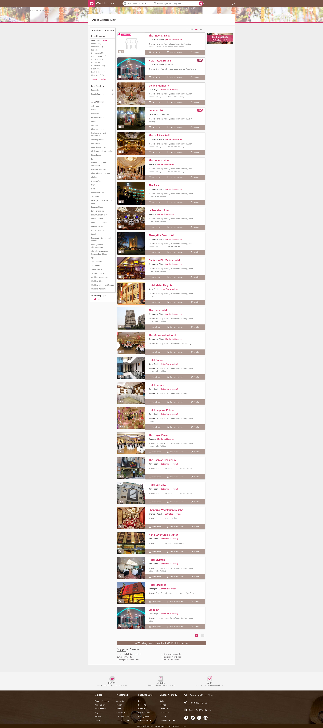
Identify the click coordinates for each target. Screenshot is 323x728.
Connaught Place (156, 39)
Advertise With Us (198, 702)
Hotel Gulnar (156, 360)
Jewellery (95, 196)
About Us (120, 701)
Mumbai (163, 705)
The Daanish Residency (162, 460)
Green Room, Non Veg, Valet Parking (170, 543)
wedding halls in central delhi (128, 659)
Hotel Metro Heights (160, 285)
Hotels (93, 189)
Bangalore (164, 709)
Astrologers (95, 106)
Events (97, 720)
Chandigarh (164, 712)
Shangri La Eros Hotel (161, 235)
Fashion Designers (98, 169)
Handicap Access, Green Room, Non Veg (171, 393)
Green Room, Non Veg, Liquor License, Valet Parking (176, 69)
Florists (94, 177)
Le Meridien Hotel (159, 210)
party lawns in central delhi (172, 654)
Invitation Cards (97, 192)
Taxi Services (96, 261)
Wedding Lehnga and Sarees (102, 285)
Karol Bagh (153, 89)
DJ (92, 159)
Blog (96, 712)
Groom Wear (96, 181)
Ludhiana (163, 716)
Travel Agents (96, 269)
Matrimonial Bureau (99, 222)
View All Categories (167, 720)
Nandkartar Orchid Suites (163, 535)
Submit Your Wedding (124, 720)
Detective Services (98, 147)
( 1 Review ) (169, 64)
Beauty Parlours (97, 117)
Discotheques (96, 155)
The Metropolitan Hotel (162, 335)
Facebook (186, 718)
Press (118, 709)
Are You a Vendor (123, 716)
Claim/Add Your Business (201, 710)
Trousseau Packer (98, 273)
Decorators (95, 143)
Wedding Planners (98, 289)
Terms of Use (181, 726)
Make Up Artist (144, 712)
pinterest (199, 718)
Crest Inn (154, 609)
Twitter (193, 718)
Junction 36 (156, 110)
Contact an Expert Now (201, 695)
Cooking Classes (97, 139)
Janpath (152, 164)
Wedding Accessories (99, 277)
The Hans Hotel (158, 310)
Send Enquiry (156, 52)
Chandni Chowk (155, 514)
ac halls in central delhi (170, 659)
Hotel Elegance (157, 585)
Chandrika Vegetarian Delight (166, 510)
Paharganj (153, 588)
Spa (92, 258)
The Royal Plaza (158, 435)
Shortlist (196, 52)
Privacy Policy (171, 726)
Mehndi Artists (97, 226)
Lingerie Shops (97, 207)
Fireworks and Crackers (100, 173)
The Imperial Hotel (159, 160)
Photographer (143, 716)
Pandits (94, 234)
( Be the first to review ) (174, 39)
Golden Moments (159, 85)
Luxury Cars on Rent (99, 215)
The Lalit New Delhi (160, 135)
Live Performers (97, 211)
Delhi (162, 701)
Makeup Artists (97, 218)
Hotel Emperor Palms (161, 410)
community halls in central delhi (129, 654)
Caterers (94, 125)
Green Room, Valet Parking (166, 518)
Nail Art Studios (97, 230)
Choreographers (97, 129)
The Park (154, 185)
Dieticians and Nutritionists (102, 151)
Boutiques (95, 121)
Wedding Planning (102, 701)
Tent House (95, 265)
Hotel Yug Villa (157, 485)
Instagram (206, 718)
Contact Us (120, 712)
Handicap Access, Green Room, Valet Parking (173, 343)
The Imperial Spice (159, 35)
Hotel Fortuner (157, 385)
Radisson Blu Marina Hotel (164, 260)
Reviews (98, 716)
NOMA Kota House (160, 60)
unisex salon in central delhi (172, 657)
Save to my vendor (176, 52)
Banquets (95, 113)
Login (232, 3)
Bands (93, 109)
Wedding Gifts (96, 281)
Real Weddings (100, 709)
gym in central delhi (124, 657)
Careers (119, 705)
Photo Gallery (100, 705)
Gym (93, 185)
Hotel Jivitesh (157, 560)
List (200, 29)
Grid (191, 29)
